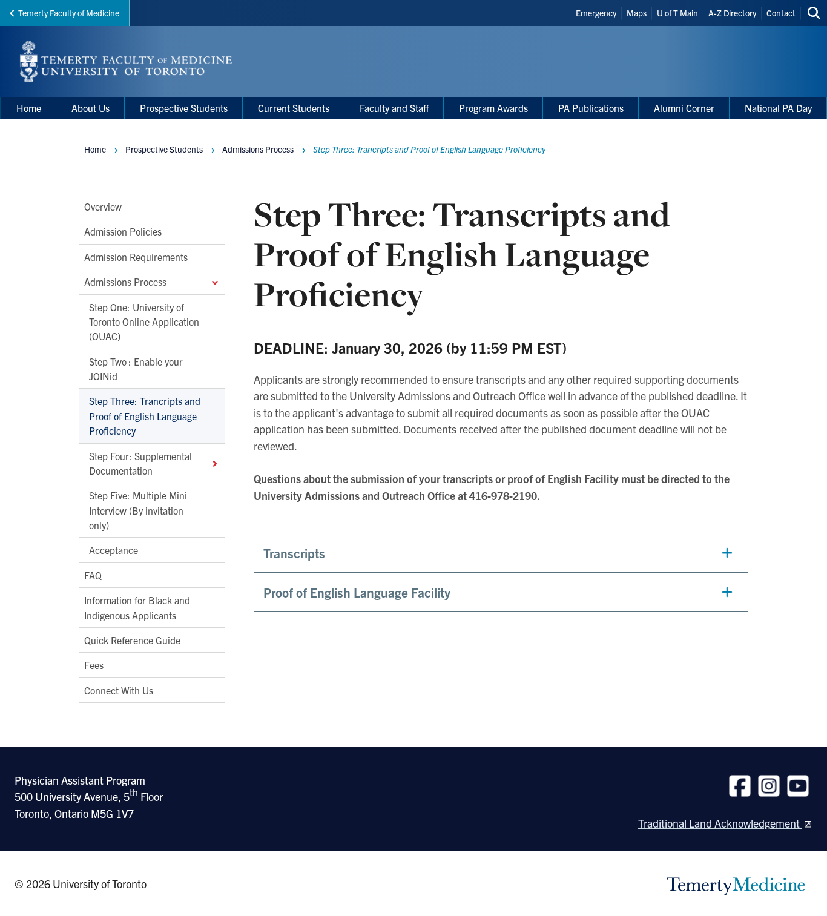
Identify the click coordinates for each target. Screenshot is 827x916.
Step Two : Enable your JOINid (136, 368)
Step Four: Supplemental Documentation (140, 462)
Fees (94, 665)
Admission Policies (123, 231)
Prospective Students (164, 148)
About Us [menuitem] (90, 108)
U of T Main (677, 12)
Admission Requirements (136, 257)
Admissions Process (125, 281)
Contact (781, 12)
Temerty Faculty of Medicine (68, 12)
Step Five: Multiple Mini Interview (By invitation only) (138, 510)
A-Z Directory (732, 12)
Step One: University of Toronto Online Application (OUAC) (144, 321)
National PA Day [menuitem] (778, 108)
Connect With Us (118, 690)
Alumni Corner (684, 108)
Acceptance (113, 550)
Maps (637, 12)
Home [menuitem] (28, 108)
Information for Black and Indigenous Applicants (137, 607)
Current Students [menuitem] (293, 108)
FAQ (93, 575)
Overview (103, 206)
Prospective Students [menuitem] (184, 108)
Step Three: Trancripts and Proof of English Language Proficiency (144, 416)
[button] (501, 552)
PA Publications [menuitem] (591, 108)
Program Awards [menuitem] (493, 108)
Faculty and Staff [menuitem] (394, 108)
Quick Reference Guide (132, 640)
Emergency (596, 12)
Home (95, 148)
